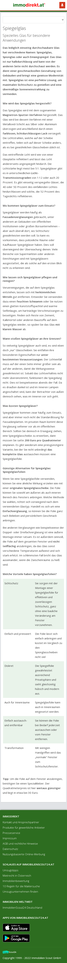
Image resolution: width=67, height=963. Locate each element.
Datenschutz (10, 849)
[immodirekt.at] (30, 5)
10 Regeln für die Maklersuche (21, 886)
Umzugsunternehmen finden (20, 891)
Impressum (10, 838)
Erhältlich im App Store (16, 928)
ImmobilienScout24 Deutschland (22, 907)
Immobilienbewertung (16, 881)
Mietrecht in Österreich (17, 875)
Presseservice (11, 833)
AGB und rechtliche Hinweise (20, 843)
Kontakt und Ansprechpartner (21, 822)
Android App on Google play (16, 938)
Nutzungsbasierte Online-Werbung (24, 854)
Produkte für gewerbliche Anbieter (24, 827)
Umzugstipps (10, 870)
